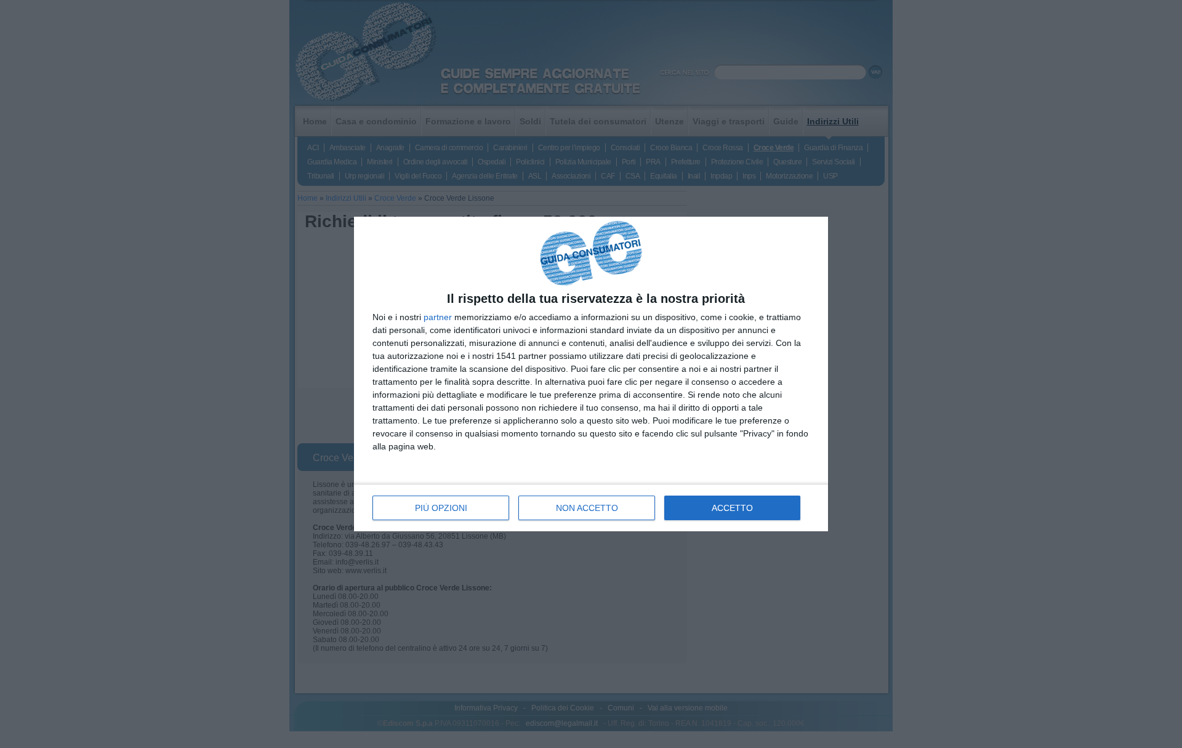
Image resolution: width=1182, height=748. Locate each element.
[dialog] (591, 374)
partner (438, 317)
